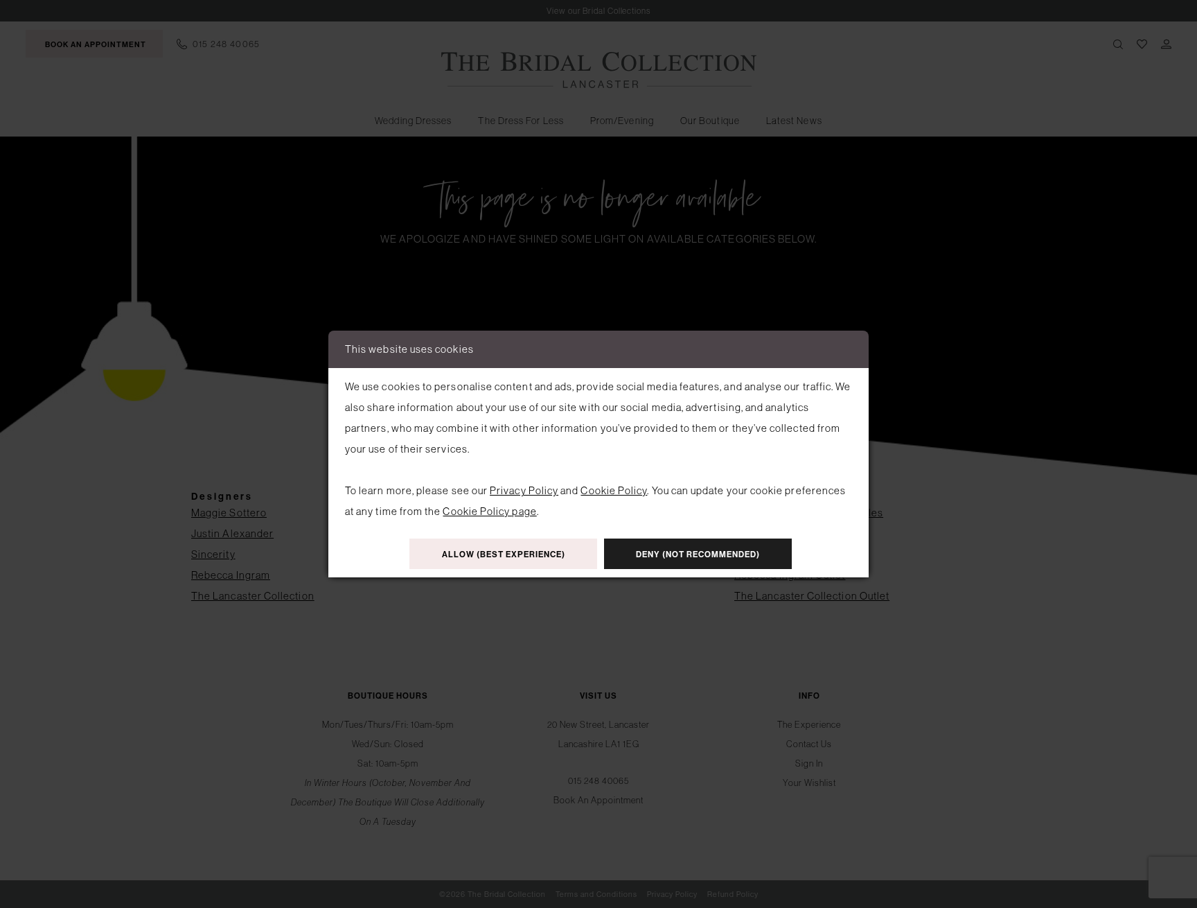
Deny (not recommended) (698, 554)
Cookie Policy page (489, 511)
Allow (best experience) (503, 554)
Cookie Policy (613, 490)
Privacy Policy (524, 490)
